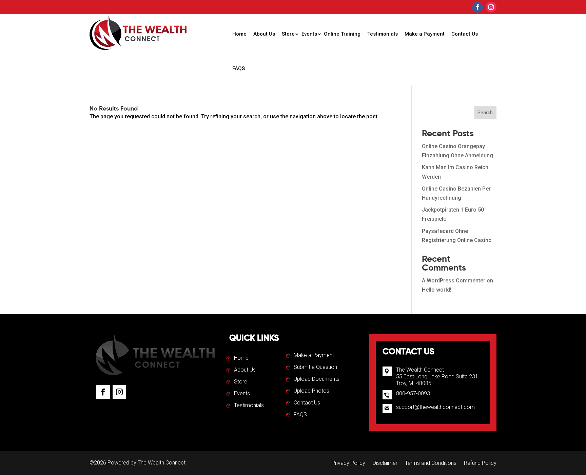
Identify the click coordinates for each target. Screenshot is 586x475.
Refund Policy (480, 463)
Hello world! (436, 289)
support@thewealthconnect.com (435, 407)
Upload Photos (311, 391)
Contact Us (464, 34)
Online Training (342, 34)
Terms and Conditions (430, 463)
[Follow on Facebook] (477, 7)
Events (309, 34)
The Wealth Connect (161, 462)
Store (288, 34)
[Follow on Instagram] (491, 7)
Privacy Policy (348, 463)
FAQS (238, 68)
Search (485, 112)
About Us (264, 34)
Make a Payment (425, 34)
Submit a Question (315, 367)
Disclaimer (385, 463)
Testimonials (382, 34)
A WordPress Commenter (453, 280)
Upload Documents (316, 379)
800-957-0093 (413, 393)
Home (239, 34)
